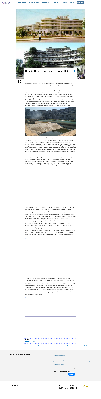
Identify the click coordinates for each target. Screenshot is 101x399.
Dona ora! (80, 3)
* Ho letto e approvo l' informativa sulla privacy (68, 368)
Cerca (72, 2)
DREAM (2, 14)
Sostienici (56, 2)
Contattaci (72, 386)
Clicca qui (80, 368)
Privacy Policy (73, 387)
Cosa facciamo (34, 2)
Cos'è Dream (21, 2)
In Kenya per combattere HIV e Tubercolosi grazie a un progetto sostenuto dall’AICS (46, 345)
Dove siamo (46, 2)
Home (2, 10)
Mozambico (28, 341)
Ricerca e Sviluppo (63, 388)
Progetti (61, 387)
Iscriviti (71, 374)
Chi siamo (61, 386)
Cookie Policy (73, 388)
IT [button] (88, 3)
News (65, 2)
